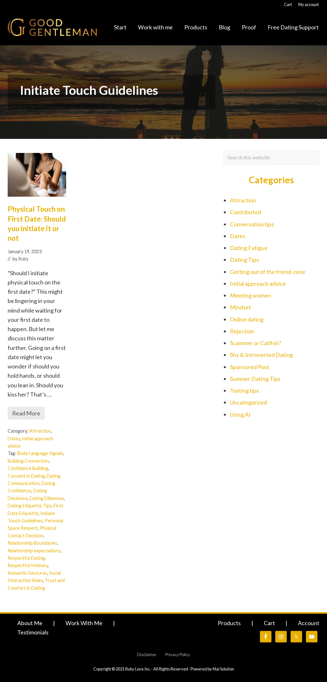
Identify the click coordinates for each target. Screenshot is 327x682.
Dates (14, 438)
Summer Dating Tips (255, 378)
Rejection (242, 331)
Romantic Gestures (27, 573)
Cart (269, 622)
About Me (29, 622)
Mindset (240, 307)
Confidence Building (28, 468)
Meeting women (250, 295)
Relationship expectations (34, 550)
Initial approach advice (258, 283)
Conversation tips (252, 224)
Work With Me (84, 622)
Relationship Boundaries (32, 543)
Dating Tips (244, 259)
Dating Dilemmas (47, 498)
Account (308, 622)
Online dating (246, 319)
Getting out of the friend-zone (267, 271)
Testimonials (33, 632)
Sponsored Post (249, 366)
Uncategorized (248, 402)
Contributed (245, 212)
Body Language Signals (40, 453)
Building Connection (28, 461)
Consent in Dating (26, 476)
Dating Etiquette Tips (30, 505)
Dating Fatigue (249, 247)
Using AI (240, 414)
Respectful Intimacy (28, 565)
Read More (26, 415)
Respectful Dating (26, 558)
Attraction (40, 431)
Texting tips (244, 390)
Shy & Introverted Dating (261, 354)
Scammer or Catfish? (255, 342)
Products (229, 622)
